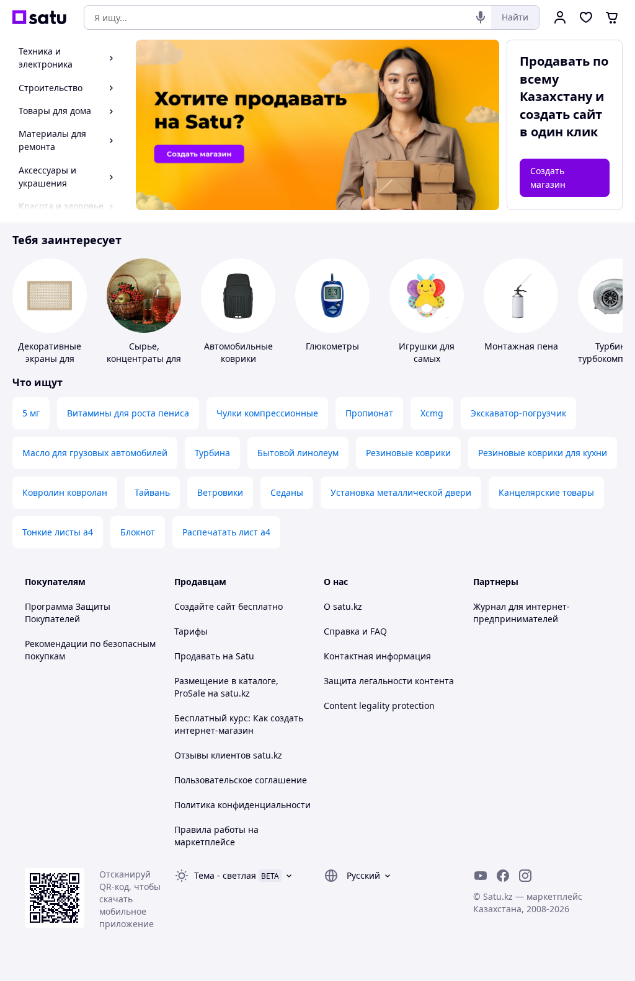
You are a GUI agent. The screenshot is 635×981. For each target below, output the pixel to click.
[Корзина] (612, 17)
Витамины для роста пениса (128, 413)
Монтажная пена (521, 346)
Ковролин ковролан (64, 492)
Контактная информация (377, 656)
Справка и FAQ (355, 631)
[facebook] (502, 875)
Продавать (197, 656)
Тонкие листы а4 (57, 532)
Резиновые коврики (408, 453)
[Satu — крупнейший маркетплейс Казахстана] (39, 17)
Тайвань (152, 492)
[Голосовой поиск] (480, 17)
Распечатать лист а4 (226, 532)
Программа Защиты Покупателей (67, 612)
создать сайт (561, 114)
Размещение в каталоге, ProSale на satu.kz (226, 687)
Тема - (225, 875)
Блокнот (137, 532)
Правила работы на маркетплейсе (216, 836)
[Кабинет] (560, 17)
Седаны (286, 492)
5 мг (31, 413)
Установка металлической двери (401, 492)
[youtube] (480, 875)
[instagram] (525, 875)
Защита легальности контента (389, 681)
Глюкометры (332, 346)
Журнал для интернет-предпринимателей (521, 612)
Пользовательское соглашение (240, 780)
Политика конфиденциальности (242, 805)
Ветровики (220, 492)
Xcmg (431, 413)
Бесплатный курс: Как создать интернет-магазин (238, 724)
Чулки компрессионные (267, 413)
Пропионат (369, 413)
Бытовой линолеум (298, 453)
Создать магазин (548, 177)
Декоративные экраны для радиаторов (49, 358)
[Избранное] (586, 17)
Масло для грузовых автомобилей (94, 453)
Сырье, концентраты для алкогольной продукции (144, 364)
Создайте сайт (205, 606)
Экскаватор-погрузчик (518, 413)
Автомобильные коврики (238, 352)
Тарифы (191, 631)
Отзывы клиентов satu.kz (228, 755)
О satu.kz (343, 606)
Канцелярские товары (546, 492)
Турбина (212, 453)
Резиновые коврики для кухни (542, 453)
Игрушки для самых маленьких (427, 358)
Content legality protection (379, 705)
